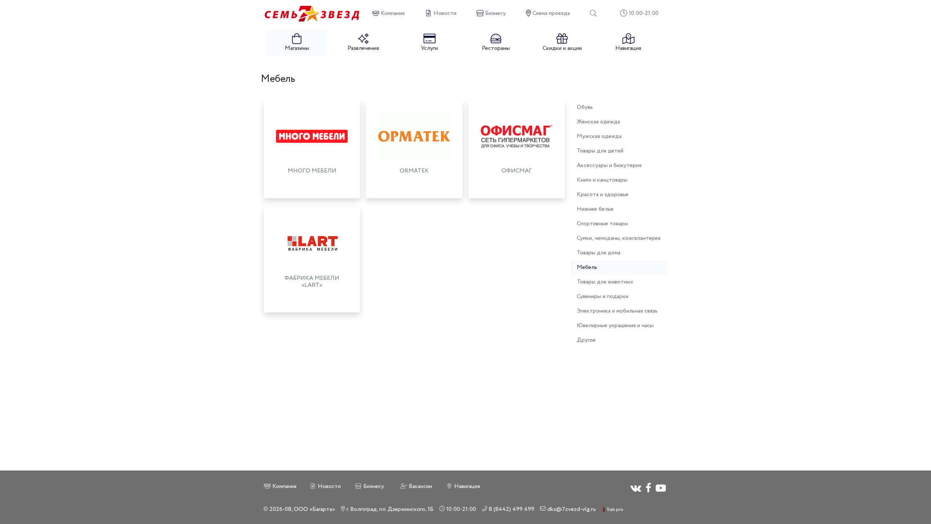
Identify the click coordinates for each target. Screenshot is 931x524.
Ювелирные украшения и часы (615, 325)
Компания (283, 486)
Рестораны (496, 48)
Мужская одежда (599, 136)
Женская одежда (598, 122)
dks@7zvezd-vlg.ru (571, 509)
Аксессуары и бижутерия (609, 165)
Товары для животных (605, 282)
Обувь (585, 107)
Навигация (628, 48)
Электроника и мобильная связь (617, 311)
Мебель (587, 267)
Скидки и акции (562, 48)
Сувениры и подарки (602, 296)
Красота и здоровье (602, 194)
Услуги (429, 48)
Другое (586, 340)
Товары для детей (600, 151)
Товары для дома (598, 253)
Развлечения (363, 48)
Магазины (297, 48)
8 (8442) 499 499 (510, 509)
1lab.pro (614, 509)
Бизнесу (373, 486)
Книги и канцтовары (602, 180)
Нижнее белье (595, 209)
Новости (328, 486)
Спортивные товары (602, 223)
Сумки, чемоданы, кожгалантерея (618, 238)
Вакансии (419, 486)
